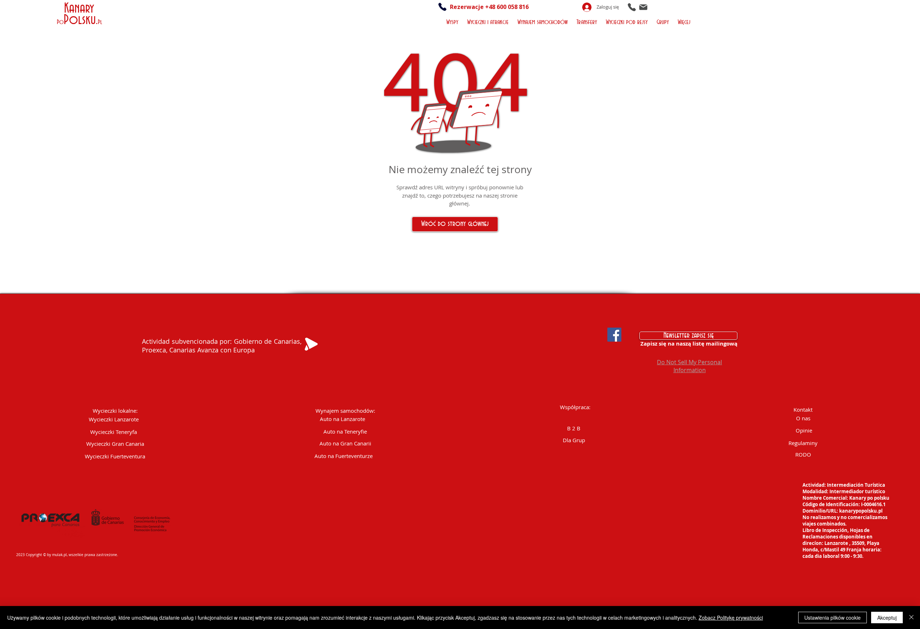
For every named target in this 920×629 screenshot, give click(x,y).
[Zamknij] (911, 617)
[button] (453, 21)
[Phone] (632, 7)
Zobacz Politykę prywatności (731, 617)
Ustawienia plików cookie (832, 617)
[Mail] (643, 7)
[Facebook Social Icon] (614, 335)
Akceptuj (887, 617)
